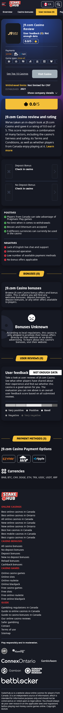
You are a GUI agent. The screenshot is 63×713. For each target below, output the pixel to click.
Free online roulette (12, 595)
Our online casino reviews (16, 619)
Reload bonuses (10, 561)
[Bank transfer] (23, 459)
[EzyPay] (8, 459)
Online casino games (13, 573)
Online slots (8, 577)
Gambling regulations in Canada (19, 608)
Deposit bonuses (10, 553)
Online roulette (9, 581)
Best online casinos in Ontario (18, 515)
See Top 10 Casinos (17, 74)
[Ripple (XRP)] (39, 459)
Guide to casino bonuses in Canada (21, 615)
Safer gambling (10, 622)
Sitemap (6, 633)
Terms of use (8, 630)
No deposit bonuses (12, 550)
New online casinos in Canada (18, 523)
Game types (15, 58)
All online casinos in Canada (17, 519)
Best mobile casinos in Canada (18, 534)
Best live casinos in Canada (16, 530)
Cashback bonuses (11, 564)
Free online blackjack (13, 599)
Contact (5, 626)
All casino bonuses (11, 546)
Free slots (6, 592)
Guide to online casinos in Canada (20, 611)
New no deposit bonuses (15, 557)
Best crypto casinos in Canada (18, 537)
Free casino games (11, 588)
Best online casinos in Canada (18, 512)
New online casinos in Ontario (18, 526)
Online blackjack (10, 584)
